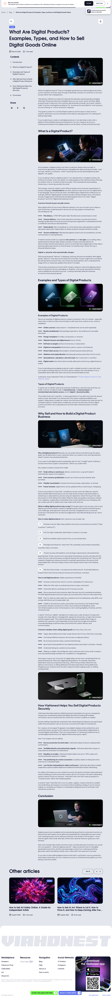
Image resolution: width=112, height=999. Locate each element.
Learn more (99, 3)
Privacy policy (106, 995)
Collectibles (5, 969)
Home (3, 12)
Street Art (5, 976)
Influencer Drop (7, 965)
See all (88, 871)
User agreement (93, 995)
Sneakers (5, 961)
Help (41, 965)
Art (2, 972)
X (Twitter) (62, 961)
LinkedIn (61, 969)
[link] (32, 897)
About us (42, 969)
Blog (10, 12)
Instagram (62, 965)
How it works (44, 972)
